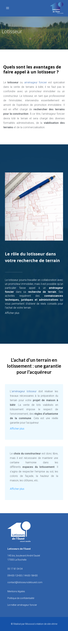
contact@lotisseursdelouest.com (24, 582)
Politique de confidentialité (20, 598)
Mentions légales (16, 591)
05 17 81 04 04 (15, 568)
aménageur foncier (35, 82)
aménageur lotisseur (24, 391)
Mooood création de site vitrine (41, 624)
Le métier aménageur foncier (22, 605)
